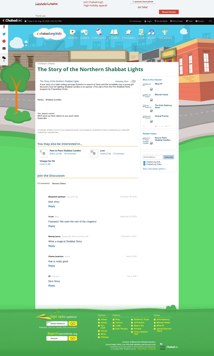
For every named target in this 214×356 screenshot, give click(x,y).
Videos (73, 34)
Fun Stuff (103, 327)
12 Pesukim (139, 322)
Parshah (137, 329)
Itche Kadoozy (163, 319)
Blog (117, 319)
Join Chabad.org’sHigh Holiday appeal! (95, 3)
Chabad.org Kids (153, 162)
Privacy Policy (142, 349)
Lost (102, 150)
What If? (158, 84)
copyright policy (53, 132)
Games (85, 34)
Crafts (118, 326)
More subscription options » (154, 169)
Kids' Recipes (121, 329)
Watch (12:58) (56, 154)
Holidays (165, 34)
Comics (118, 322)
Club (141, 34)
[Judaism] (12, 21)
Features (128, 34)
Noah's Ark (139, 326)
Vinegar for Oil (47, 161)
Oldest (63, 183)
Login (149, 21)
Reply (51, 206)
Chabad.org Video (153, 164)
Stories (104, 331)
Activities (99, 34)
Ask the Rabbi (161, 21)
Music (152, 34)
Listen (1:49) (45, 164)
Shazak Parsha (161, 116)
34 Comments (70, 154)
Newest (56, 183)
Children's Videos (107, 51)
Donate (201, 21)
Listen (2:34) (105, 154)
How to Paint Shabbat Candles (65, 150)
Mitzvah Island (161, 94)
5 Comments (118, 154)
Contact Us (152, 349)
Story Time (114, 34)
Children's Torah (141, 319)
